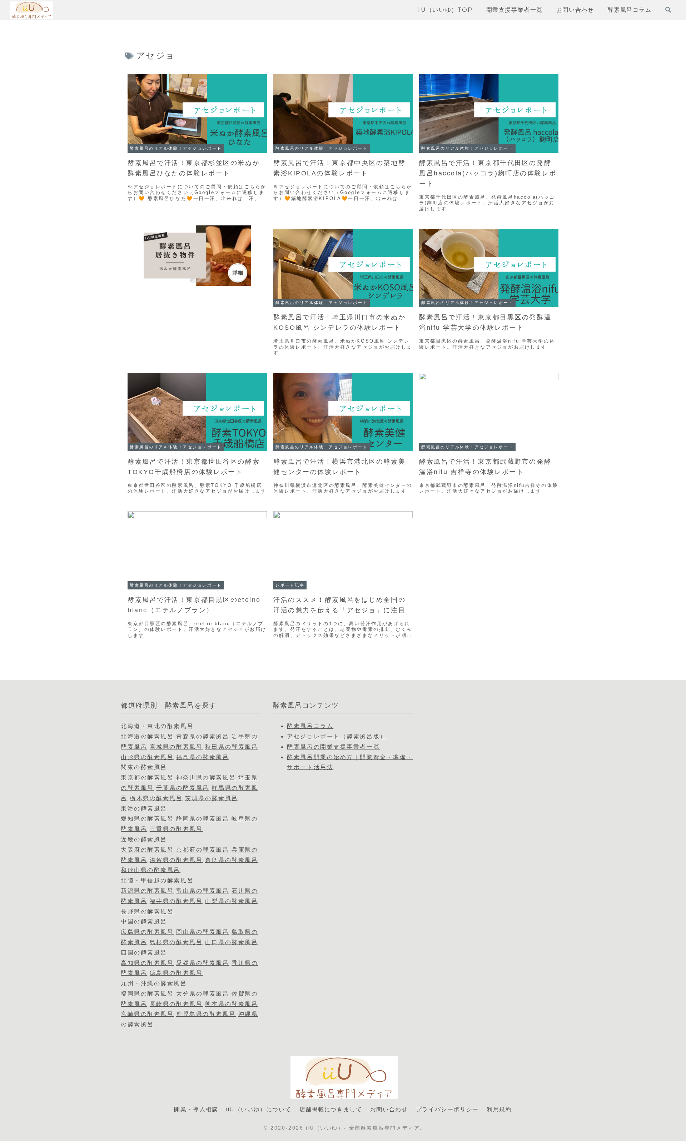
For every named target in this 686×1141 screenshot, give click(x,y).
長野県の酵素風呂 (147, 911)
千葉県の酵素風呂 (182, 788)
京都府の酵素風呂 (202, 850)
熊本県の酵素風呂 (231, 1004)
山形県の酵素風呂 (147, 757)
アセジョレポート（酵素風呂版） (336, 736)
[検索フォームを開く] (668, 10)
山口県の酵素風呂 (231, 942)
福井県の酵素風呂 (176, 901)
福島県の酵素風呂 (202, 757)
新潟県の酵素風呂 (147, 891)
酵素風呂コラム (310, 726)
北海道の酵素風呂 (147, 736)
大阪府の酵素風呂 (147, 850)
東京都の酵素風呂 (147, 777)
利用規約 (499, 1109)
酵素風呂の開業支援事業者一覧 (333, 747)
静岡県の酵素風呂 (202, 819)
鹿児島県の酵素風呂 (206, 1014)
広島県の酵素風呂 (147, 932)
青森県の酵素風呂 (202, 736)
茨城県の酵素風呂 (211, 798)
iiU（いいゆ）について (258, 1109)
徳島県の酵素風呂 (176, 973)
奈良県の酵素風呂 (231, 860)
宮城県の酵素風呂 (176, 747)
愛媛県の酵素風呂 (202, 963)
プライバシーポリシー (447, 1109)
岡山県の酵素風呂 (202, 932)
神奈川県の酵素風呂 (206, 777)
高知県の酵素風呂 (147, 963)
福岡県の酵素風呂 (147, 994)
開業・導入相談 (196, 1109)
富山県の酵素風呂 (202, 891)
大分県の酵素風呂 (202, 994)
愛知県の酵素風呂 (147, 819)
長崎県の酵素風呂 (176, 1004)
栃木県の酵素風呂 (156, 798)
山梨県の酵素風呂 (231, 901)
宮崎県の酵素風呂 (147, 1014)
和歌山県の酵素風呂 (150, 870)
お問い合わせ (389, 1109)
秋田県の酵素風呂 (231, 747)
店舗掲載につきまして (330, 1109)
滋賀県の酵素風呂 (176, 860)
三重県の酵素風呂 (176, 829)
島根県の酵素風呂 (176, 942)
